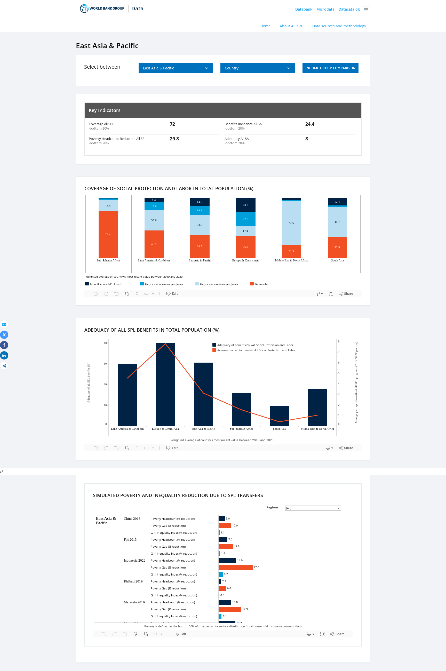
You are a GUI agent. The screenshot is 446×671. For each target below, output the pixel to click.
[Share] (4, 345)
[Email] (4, 324)
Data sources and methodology (339, 25)
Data (137, 8)
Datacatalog (349, 9)
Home (265, 25)
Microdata (325, 9)
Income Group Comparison (331, 68)
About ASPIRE (291, 25)
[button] (366, 9)
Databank (303, 9)
